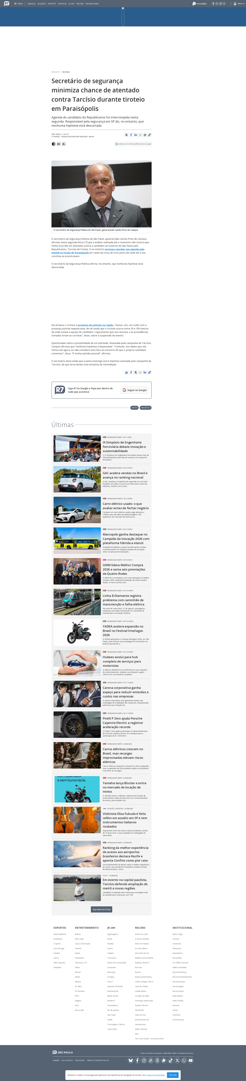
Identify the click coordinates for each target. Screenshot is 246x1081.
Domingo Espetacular (144, 1000)
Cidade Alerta (140, 991)
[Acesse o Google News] (145, 135)
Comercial (177, 943)
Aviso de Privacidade (156, 1075)
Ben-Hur (138, 967)
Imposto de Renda (115, 986)
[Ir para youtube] (190, 1060)
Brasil (109, 939)
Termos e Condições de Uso (98, 1060)
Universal (176, 1015)
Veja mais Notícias (101, 909)
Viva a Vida (79, 1010)
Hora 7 (110, 981)
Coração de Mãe (142, 996)
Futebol (57, 953)
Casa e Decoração (82, 943)
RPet (77, 996)
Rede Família (178, 1000)
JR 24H (71, 3)
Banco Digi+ (178, 934)
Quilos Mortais (141, 1029)
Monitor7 (111, 1000)
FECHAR (173, 1075)
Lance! (56, 958)
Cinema (78, 948)
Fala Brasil (139, 1010)
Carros (110, 948)
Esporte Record (141, 1005)
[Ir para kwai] (150, 1060)
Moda (77, 977)
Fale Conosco (67, 1060)
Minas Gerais (112, 996)
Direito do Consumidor (116, 962)
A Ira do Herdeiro (142, 939)
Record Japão (178, 986)
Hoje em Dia (140, 1015)
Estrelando (79, 958)
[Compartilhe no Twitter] (126, 134)
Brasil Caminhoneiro (143, 977)
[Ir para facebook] (213, 3)
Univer (175, 1010)
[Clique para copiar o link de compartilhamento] (149, 134)
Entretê (52, 3)
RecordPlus (177, 958)
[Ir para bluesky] (131, 1060)
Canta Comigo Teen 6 (144, 981)
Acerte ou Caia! (141, 934)
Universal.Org (178, 1019)
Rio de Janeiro (113, 1010)
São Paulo (66, 72)
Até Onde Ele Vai (142, 953)
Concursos (111, 958)
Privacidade (80, 1060)
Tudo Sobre (112, 1029)
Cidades (110, 953)
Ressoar (176, 1005)
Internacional (112, 991)
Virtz (77, 1005)
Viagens (78, 1000)
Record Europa (179, 981)
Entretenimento (87, 927)
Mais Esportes (59, 962)
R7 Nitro (78, 986)
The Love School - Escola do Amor (149, 1038)
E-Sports (57, 943)
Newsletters (178, 953)
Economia (111, 967)
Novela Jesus (140, 1024)
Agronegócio (112, 934)
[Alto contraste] (54, 144)
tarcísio (134, 408)
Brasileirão (58, 939)
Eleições (42, 3)
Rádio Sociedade (179, 967)
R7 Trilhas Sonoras (180, 962)
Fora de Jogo (59, 948)
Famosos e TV (81, 962)
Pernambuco (112, 1005)
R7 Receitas (80, 991)
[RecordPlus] (200, 3)
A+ (58, 144)
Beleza (78, 934)
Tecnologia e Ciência (116, 1024)
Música (78, 981)
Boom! (138, 972)
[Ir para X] (216, 3)
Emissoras (177, 948)
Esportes (62, 3)
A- (64, 144)
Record (80, 3)
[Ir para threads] (157, 1060)
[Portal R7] (6, 3)
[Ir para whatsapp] (184, 1060)
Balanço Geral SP (142, 962)
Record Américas (180, 972)
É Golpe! (110, 977)
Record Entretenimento (182, 977)
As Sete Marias (141, 948)
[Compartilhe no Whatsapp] (140, 134)
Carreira (176, 939)
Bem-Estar (79, 939)
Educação (111, 972)
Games (78, 972)
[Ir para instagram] (220, 3)
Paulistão (57, 967)
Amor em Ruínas (142, 943)
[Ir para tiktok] (170, 1060)
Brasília (31, 3)
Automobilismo (60, 934)
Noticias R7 (56, 72)
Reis (137, 1034)
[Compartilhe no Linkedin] (135, 134)
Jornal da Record (142, 1019)
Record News (92, 3)
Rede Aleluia (178, 996)
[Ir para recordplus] (164, 1060)
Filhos (77, 967)
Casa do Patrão (141, 986)
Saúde (109, 1019)
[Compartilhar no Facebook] (131, 134)
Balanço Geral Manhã (144, 958)
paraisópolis (146, 408)
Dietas (77, 953)
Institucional (182, 927)
